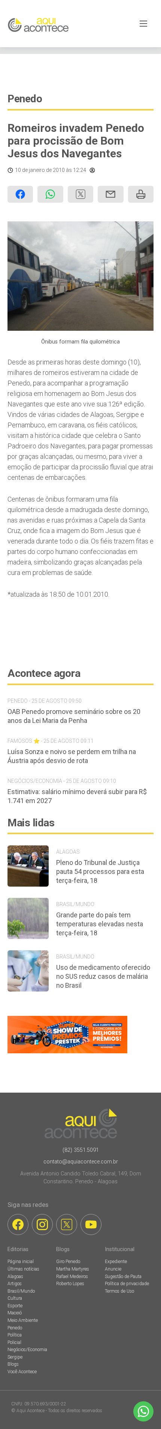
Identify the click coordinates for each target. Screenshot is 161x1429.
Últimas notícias (23, 1269)
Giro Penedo (68, 1261)
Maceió (14, 1313)
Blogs (13, 1364)
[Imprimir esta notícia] (141, 194)
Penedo (24, 99)
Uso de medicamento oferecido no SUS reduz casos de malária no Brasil (103, 976)
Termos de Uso (119, 1291)
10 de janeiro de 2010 (40, 170)
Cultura (14, 1298)
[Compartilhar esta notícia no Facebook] (20, 194)
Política (14, 1335)
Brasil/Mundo (21, 1291)
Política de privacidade (127, 1283)
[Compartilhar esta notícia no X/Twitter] (80, 194)
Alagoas (15, 1276)
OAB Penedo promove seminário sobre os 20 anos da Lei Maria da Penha (73, 716)
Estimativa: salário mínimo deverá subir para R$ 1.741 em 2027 (77, 796)
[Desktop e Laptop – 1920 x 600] (67, 1053)
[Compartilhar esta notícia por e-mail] (110, 194)
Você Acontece (22, 1371)
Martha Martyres (72, 1269)
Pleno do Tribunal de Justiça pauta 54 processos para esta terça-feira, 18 (100, 871)
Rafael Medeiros (72, 1276)
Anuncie (113, 1269)
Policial (14, 1342)
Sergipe (14, 1357)
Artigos (14, 1283)
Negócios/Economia (27, 1349)
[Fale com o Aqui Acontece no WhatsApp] (143, 1411)
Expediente (116, 1261)
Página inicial (20, 1261)
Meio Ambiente (22, 1320)
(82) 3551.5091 (81, 1150)
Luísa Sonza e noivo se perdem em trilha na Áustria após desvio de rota (71, 756)
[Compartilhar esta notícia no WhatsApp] (50, 194)
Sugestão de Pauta (123, 1276)
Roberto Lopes (70, 1283)
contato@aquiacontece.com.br (80, 1162)
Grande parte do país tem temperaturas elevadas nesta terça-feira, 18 (99, 924)
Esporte (14, 1305)
